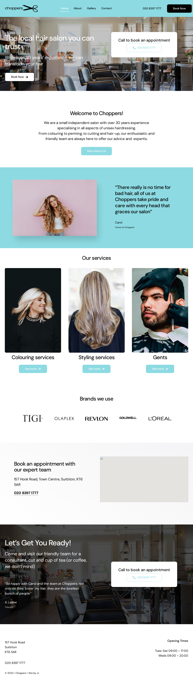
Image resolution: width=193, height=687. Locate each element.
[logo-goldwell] (128, 412)
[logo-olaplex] (65, 413)
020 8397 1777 (26, 493)
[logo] (21, 6)
